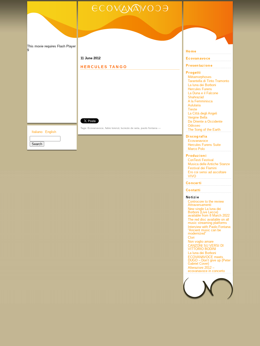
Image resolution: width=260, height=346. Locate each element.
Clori (191, 237)
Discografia (196, 136)
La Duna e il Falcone (203, 93)
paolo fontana (149, 128)
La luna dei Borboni (202, 85)
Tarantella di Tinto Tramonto (208, 81)
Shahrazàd (196, 97)
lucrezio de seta (130, 128)
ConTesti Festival (201, 160)
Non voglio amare (201, 241)
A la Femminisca (200, 101)
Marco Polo (196, 149)
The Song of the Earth (204, 129)
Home (191, 51)
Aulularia (194, 105)
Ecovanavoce (96, 128)
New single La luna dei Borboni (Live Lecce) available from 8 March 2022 (209, 212)
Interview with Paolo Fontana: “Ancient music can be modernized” (209, 230)
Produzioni (196, 156)
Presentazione (199, 65)
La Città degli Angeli (202, 113)
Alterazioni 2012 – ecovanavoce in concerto (206, 269)
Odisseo (194, 125)
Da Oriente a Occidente (205, 121)
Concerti (194, 183)
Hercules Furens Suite (204, 145)
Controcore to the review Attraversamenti (206, 203)
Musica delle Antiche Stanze (209, 164)
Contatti (193, 190)
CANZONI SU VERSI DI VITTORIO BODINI (206, 247)
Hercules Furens (200, 89)
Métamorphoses (200, 77)
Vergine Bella (197, 117)
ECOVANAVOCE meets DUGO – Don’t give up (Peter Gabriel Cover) (209, 260)
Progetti (193, 72)
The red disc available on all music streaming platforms (208, 221)
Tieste (192, 109)
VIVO (192, 176)
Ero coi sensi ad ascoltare (207, 172)
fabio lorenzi (112, 128)
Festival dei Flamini (202, 168)
